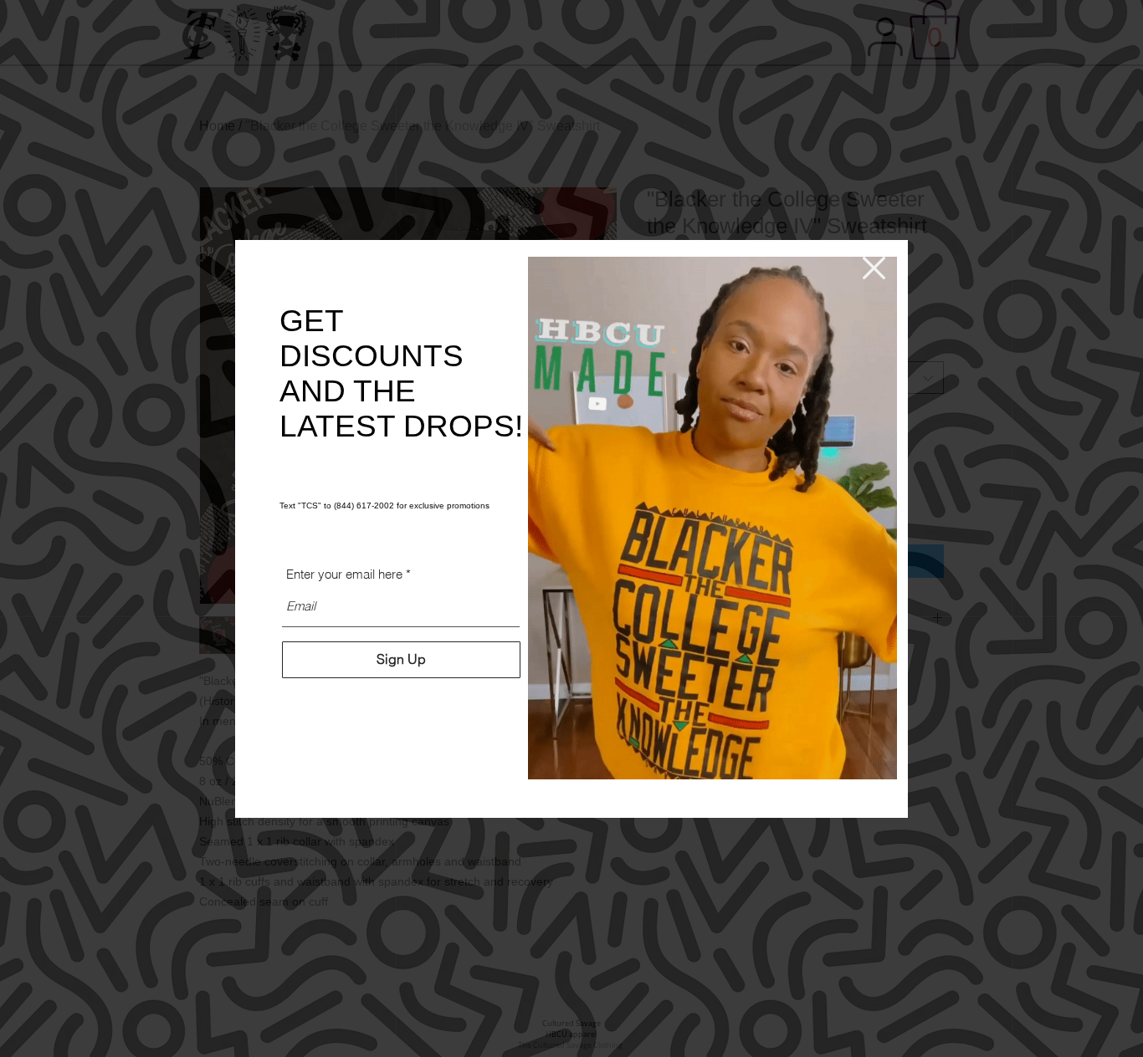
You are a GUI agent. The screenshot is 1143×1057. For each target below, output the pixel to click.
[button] (874, 268)
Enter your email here (344, 574)
